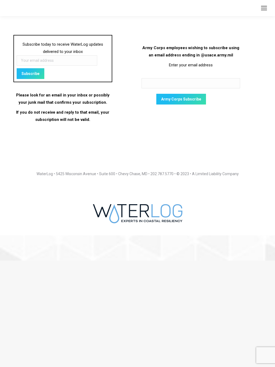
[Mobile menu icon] (264, 8)
